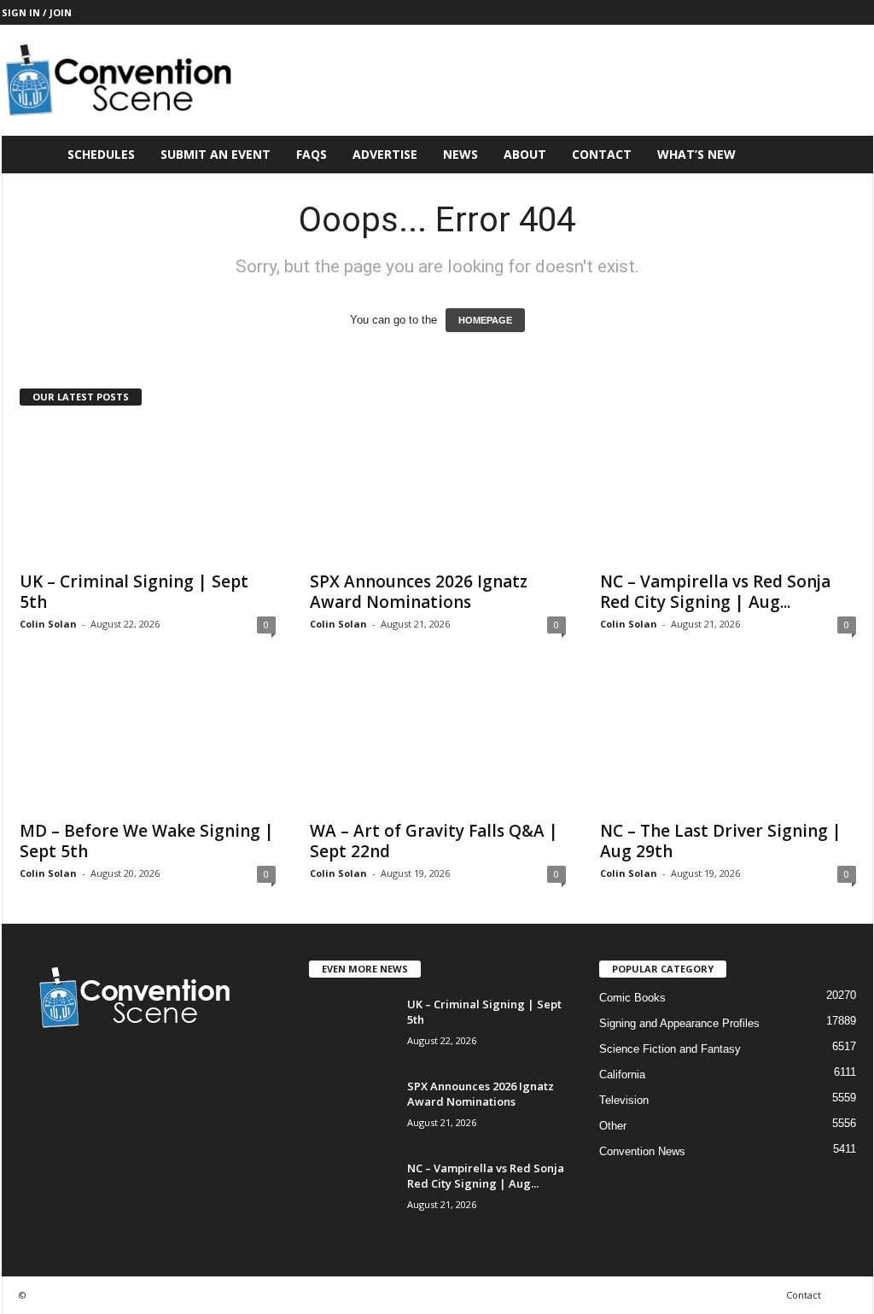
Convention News (642, 1151)
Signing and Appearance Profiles (679, 1023)
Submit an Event (215, 154)
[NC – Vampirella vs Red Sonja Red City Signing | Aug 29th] (728, 492)
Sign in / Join (37, 12)
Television (624, 1100)
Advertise (385, 154)
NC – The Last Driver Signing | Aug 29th (721, 841)
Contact (602, 154)
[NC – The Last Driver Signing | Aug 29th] (728, 742)
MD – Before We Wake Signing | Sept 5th (147, 841)
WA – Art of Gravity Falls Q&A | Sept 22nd (434, 841)
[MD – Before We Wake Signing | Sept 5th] (148, 742)
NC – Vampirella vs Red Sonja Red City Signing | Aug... (715, 591)
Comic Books (632, 997)
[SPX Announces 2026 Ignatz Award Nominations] (438, 492)
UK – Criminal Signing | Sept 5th (134, 591)
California (622, 1074)
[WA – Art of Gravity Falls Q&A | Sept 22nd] (438, 742)
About (525, 154)
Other (612, 1125)
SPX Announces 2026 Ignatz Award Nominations (418, 591)
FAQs (311, 154)
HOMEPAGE (485, 320)
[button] (847, 154)
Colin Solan (48, 623)
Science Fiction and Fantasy (670, 1048)
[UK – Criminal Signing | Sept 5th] (148, 492)
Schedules (101, 154)
